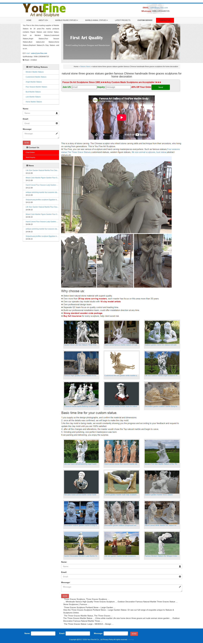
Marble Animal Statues (96, 20)
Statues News (85, 67)
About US (43, 20)
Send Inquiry (30, 157)
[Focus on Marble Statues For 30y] (44, 10)
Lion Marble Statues (33, 97)
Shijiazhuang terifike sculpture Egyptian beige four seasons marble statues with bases (42, 200)
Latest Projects (122, 20)
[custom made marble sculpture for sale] (121, 148)
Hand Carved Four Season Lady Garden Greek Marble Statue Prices (42, 185)
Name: (26, 109)
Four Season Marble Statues (36, 87)
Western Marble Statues (35, 72)
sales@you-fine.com (159, 7)
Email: (26, 119)
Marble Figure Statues (66, 20)
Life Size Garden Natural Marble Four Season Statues (42, 170)
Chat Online (30, 152)
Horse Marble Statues (34, 102)
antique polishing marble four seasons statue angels (42, 192)
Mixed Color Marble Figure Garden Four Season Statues (42, 178)
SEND (26, 143)
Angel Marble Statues (34, 82)
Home (28, 20)
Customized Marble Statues (36, 77)
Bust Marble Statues (33, 92)
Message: (27, 129)
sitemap (131, 640)
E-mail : (36, 53)
